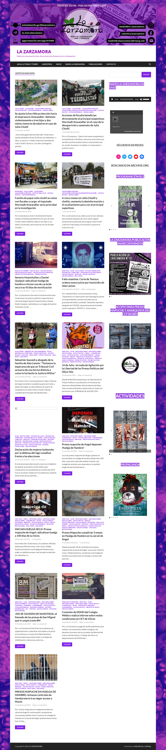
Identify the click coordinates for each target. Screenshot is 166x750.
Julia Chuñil (19, 109)
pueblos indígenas (69, 528)
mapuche (78, 274)
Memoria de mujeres (39, 439)
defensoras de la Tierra (33, 438)
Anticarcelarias (81, 351)
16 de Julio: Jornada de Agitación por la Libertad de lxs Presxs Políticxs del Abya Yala (83, 368)
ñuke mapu (34, 355)
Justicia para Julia (39, 193)
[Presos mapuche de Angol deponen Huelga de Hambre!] (83, 420)
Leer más (19, 152)
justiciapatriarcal (35, 110)
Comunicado (95, 353)
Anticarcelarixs (95, 351)
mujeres (48, 607)
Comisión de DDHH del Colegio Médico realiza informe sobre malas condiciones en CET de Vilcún (82, 615)
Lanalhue (18, 439)
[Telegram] (124, 156)
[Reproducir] (112, 99)
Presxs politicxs (81, 360)
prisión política (41, 274)
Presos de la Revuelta (84, 357)
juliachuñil (29, 109)
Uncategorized (67, 276)
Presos (72, 357)
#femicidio (19, 191)
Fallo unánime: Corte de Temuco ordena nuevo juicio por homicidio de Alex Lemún (83, 282)
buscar (146, 74)
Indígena (27, 522)
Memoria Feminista (37, 607)
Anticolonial (67, 353)
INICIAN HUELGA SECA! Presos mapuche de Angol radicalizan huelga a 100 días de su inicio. (36, 532)
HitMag (148, 746)
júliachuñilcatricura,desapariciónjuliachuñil (79, 110)
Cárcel (87, 353)
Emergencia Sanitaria (86, 605)
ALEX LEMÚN (79, 271)
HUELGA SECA (34, 271)
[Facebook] (142, 156)
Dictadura (19, 522)
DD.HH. (49, 351)
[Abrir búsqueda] (150, 64)
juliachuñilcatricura (43, 109)
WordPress (139, 746)
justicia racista (21, 110)
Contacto (111, 64)
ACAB (72, 271)
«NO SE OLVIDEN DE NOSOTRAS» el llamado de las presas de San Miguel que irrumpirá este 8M (36, 617)
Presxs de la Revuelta (85, 358)
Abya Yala (65, 271)
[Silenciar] (141, 99)
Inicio (58, 64)
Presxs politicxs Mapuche (24, 274)
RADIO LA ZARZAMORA (75, 64)
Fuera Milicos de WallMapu (91, 272)
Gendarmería (97, 438)
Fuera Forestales (40, 353)
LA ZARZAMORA (34, 52)
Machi (46, 522)
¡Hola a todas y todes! (27, 64)
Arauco (87, 521)
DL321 (64, 355)
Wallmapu (24, 357)
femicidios (18, 605)
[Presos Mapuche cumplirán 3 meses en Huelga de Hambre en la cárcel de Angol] (83, 503)
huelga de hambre (22, 271)
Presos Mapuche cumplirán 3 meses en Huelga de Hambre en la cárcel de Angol (82, 536)
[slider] (146, 99)
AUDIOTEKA (47, 64)
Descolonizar (48, 521)
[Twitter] (130, 156)
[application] (130, 99)
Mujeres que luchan (30, 441)
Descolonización (84, 438)
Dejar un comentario (38, 291)
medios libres (48, 110)
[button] (149, 206)
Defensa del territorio (70, 272)
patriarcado (19, 609)
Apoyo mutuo (78, 353)
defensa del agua (37, 436)
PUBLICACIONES (95, 64)
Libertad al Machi (92, 607)
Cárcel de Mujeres (47, 604)
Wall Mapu (78, 276)
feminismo (27, 605)
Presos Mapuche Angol (23, 272)
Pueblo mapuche (89, 274)
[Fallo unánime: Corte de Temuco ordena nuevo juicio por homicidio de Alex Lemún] (83, 255)
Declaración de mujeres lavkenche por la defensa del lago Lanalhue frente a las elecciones (34, 453)
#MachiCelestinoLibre (70, 602)
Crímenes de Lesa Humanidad (35, 351)
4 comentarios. (85, 543)
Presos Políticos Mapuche (43, 272)
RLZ (27, 609)
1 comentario (36, 539)
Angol (25, 519)
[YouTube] (136, 156)
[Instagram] (118, 156)
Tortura (32, 609)
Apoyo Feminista (21, 604)
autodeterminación (92, 271)
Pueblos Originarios (37, 524)
